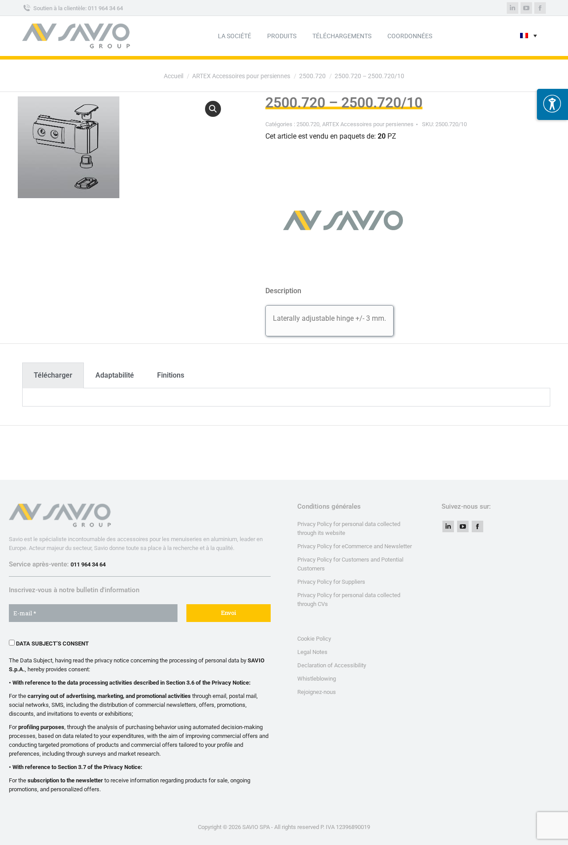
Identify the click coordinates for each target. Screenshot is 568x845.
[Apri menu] (552, 104)
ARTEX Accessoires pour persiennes (368, 124)
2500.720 (308, 124)
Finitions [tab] (170, 375)
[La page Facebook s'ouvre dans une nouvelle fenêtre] (540, 8)
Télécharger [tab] (53, 375)
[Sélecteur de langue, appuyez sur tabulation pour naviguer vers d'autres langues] (528, 36)
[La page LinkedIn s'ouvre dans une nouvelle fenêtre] (512, 8)
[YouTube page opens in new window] (463, 526)
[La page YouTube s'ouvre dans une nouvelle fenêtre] (526, 8)
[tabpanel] (286, 397)
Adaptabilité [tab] (114, 375)
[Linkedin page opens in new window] (448, 526)
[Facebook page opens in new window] (477, 526)
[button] (213, 109)
